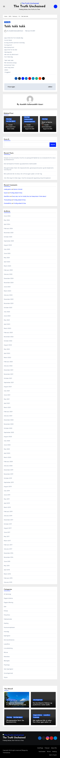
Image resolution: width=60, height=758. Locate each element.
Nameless (7, 656)
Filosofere (7, 615)
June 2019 (7, 495)
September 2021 (9, 382)
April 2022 (7, 353)
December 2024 (9, 278)
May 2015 (7, 565)
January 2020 (8, 465)
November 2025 (8, 232)
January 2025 (8, 274)
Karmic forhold (18, 189)
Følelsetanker (28, 119)
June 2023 (7, 316)
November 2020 (9, 424)
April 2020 (7, 453)
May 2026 (7, 220)
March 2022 (7, 357)
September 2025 (9, 241)
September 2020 (9, 432)
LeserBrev (7, 644)
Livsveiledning (8, 648)
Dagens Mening (8, 602)
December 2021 (8, 370)
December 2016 (8, 553)
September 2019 (9, 482)
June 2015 (7, 561)
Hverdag (7, 22)
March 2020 (7, 457)
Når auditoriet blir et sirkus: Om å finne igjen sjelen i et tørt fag (23, 174)
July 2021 (7, 391)
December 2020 (9, 420)
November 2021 (8, 374)
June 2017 (7, 532)
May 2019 (7, 499)
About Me (54, 748)
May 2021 (7, 399)
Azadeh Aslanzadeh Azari (16, 31)
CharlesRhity (7, 203)
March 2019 (7, 507)
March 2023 (7, 328)
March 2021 (7, 407)
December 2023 (8, 299)
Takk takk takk (14, 26)
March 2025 (7, 266)
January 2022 (8, 366)
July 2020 (7, 441)
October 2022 (8, 341)
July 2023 (7, 311)
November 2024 (9, 282)
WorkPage (40, 748)
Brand (49, 751)
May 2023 (7, 320)
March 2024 (7, 291)
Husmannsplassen (29, 121)
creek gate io (7, 189)
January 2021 (8, 416)
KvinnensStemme (9, 640)
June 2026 (7, 216)
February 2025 (8, 270)
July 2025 (7, 249)
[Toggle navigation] (4, 6)
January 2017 (8, 549)
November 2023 (8, 303)
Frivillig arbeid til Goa (16, 193)
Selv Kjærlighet (10, 121)
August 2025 (8, 245)
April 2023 (7, 324)
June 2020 (7, 445)
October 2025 (8, 237)
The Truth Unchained (29, 6)
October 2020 (8, 428)
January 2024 (8, 295)
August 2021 (8, 386)
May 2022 (7, 349)
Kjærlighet (7, 636)
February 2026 (8, 228)
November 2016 (8, 557)
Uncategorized (8, 673)
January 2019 (8, 515)
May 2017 (7, 536)
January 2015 (8, 582)
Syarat (6, 193)
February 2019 (8, 511)
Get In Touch (53, 755)
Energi (6, 611)
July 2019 (7, 490)
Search (6, 139)
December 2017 (8, 520)
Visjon (6, 677)
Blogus (24, 750)
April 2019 (7, 503)
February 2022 (8, 361)
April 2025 (7, 262)
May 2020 (7, 449)
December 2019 (8, 470)
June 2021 (7, 395)
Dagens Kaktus (8, 598)
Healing (6, 623)
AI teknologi (7, 594)
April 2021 (7, 403)
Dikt (5, 606)
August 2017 (8, 528)
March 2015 (7, 574)
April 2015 (7, 570)
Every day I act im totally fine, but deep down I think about (29, 196)
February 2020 (8, 461)
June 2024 (7, 287)
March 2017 (7, 540)
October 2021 (8, 378)
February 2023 (8, 332)
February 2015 (8, 578)
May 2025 (7, 257)
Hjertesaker (42, 751)
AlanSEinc (7, 196)
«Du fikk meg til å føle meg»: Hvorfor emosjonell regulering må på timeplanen (27, 178)
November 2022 (9, 336)
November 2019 (8, 474)
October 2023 (8, 307)
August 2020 (8, 436)
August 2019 (8, 486)
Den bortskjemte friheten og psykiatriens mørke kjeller (20, 164)
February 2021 (8, 411)
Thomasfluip (7, 200)
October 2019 (8, 478)
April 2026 (7, 224)
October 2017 (8, 524)
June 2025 (7, 253)
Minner (6, 652)
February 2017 (8, 545)
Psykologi (7, 665)
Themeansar (6, 752)
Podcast (47, 748)
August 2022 (8, 345)
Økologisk (7, 660)
